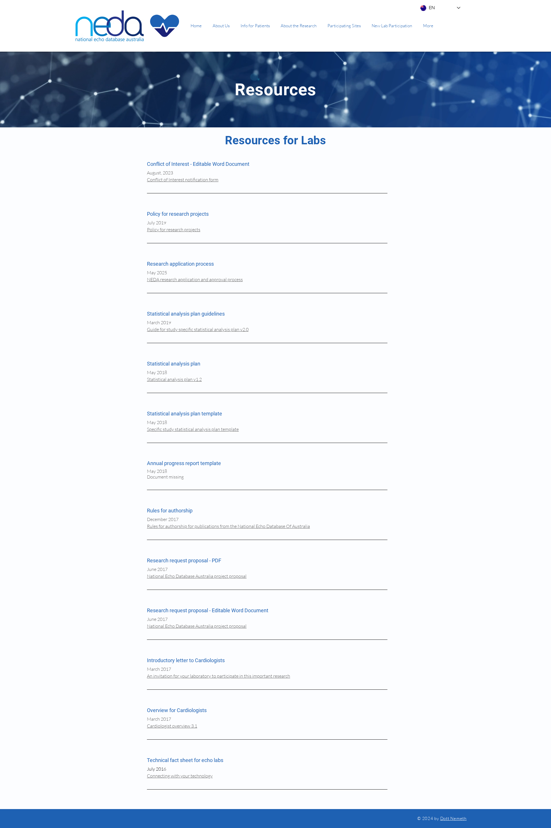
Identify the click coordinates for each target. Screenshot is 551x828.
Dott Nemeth (453, 818)
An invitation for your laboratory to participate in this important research (218, 676)
